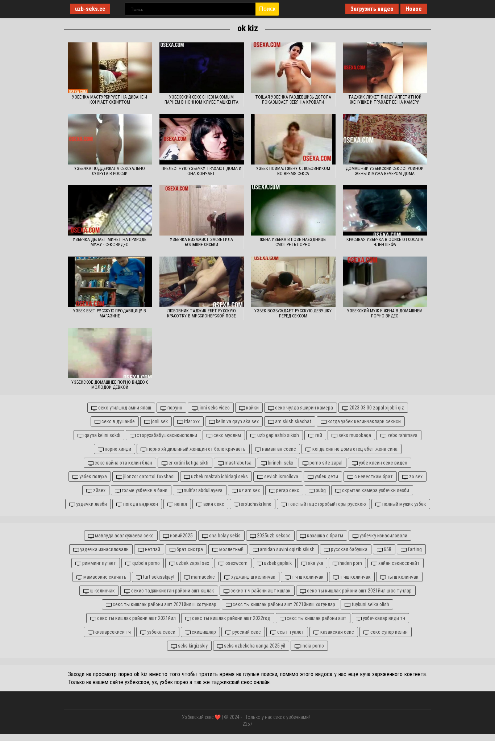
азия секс (213, 504)
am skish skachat (292, 421)
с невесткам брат (373, 476)
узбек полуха (92, 476)
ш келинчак (102, 591)
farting (414, 549)
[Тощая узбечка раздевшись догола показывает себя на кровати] (293, 67)
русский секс (246, 632)
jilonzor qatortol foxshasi (148, 476)
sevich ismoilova (280, 476)
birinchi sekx (280, 463)
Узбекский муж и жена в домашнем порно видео (385, 313)
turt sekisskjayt (158, 577)
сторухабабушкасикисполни (166, 435)
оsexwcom (236, 563)
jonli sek (159, 421)
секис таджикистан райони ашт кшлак (172, 591)
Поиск (267, 9)
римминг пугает (98, 563)
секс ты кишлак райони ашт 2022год (230, 618)
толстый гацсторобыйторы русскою (326, 504)
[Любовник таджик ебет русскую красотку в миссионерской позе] (201, 282)
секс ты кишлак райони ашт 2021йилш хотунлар (283, 604)
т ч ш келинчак (307, 577)
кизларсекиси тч (112, 632)
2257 (247, 724)
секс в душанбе (117, 421)
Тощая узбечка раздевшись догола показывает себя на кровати (293, 100)
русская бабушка (348, 549)
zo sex (415, 476)
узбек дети (325, 476)
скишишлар (203, 632)
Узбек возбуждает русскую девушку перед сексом (293, 313)
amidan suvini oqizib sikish (287, 549)
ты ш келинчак (402, 577)
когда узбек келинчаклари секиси (363, 421)
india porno (312, 646)
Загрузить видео (372, 8)
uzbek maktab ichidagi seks (219, 476)
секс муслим (226, 435)
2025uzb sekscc (273, 535)
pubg (320, 490)
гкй (318, 435)
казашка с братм (324, 535)
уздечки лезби (91, 504)
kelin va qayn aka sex (237, 421)
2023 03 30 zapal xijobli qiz (376, 408)
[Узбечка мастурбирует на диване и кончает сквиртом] (110, 67)
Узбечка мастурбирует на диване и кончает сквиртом (109, 100)
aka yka (315, 563)
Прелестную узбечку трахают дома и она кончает (201, 171)
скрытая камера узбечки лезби (375, 490)
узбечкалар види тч (383, 618)
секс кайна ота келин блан (122, 463)
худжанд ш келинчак (252, 577)
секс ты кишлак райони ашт (316, 618)
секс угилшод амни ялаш (124, 408)
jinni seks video (213, 408)
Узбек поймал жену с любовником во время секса (293, 171)
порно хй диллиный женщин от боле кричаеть (196, 449)
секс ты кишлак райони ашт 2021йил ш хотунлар (164, 604)
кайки (252, 408)
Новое (413, 8)
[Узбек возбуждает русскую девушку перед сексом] (293, 282)
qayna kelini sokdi (101, 435)
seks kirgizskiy (192, 646)
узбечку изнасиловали (382, 535)
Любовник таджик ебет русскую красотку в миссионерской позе (201, 313)
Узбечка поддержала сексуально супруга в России (109, 171)
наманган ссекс (278, 449)
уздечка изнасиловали (104, 549)
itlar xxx (191, 421)
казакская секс (336, 632)
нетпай (152, 549)
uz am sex (249, 490)
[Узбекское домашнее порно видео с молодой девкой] (110, 353)
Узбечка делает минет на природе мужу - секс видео (109, 242)
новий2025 (181, 535)
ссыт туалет (290, 632)
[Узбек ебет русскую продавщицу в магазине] (110, 282)
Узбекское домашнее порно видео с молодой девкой (109, 385)
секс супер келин (388, 632)
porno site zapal (325, 463)
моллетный (231, 549)
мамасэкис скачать (104, 577)
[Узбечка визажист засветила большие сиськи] (201, 210)
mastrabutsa (237, 463)
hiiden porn (350, 563)
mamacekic (202, 577)
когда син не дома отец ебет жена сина (354, 449)
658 (387, 549)
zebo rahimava (401, 435)
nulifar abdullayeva (202, 490)
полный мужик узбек (403, 504)
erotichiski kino (255, 504)
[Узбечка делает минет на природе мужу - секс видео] (110, 210)
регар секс (287, 490)
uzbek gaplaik (277, 563)
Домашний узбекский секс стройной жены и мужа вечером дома (385, 171)
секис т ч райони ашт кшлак (260, 591)
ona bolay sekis (224, 535)
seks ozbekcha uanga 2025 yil (254, 646)
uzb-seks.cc (90, 8)
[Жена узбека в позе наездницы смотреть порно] (293, 210)
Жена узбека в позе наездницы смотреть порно (293, 242)
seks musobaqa (354, 435)
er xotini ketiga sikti (187, 463)
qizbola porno (145, 563)
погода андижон (140, 504)
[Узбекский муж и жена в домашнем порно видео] (385, 282)
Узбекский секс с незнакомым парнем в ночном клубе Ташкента (201, 100)
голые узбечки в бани (144, 490)
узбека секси (160, 632)
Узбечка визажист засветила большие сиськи (201, 242)
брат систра (189, 549)
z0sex (98, 490)
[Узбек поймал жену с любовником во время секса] (293, 139)
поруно (174, 408)
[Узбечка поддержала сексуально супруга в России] (110, 139)
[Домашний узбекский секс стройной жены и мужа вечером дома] (385, 139)
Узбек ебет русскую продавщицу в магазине (109, 313)
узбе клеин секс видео (382, 463)
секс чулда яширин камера (303, 408)
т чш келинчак (355, 577)
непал (180, 504)
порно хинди (117, 449)
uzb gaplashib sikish (277, 435)
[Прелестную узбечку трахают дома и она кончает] (201, 139)
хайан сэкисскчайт (398, 563)
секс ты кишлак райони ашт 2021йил (136, 618)
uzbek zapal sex (192, 563)
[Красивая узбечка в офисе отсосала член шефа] (385, 210)
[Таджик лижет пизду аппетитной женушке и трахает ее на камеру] (385, 67)
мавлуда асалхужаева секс (124, 535)
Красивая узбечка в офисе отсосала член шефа (384, 242)
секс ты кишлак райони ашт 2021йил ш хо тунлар (359, 591)
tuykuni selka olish (369, 604)
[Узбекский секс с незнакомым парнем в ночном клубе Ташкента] (201, 67)
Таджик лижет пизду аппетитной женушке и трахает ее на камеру (384, 100)
